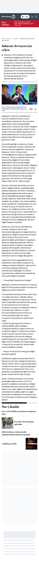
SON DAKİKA (5, 24)
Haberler (15, 39)
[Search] (32, 16)
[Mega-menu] (36, 16)
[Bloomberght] (8, 16)
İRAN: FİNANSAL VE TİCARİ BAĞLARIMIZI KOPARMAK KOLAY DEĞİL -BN (24, 23)
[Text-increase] (30, 109)
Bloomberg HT (6, 39)
